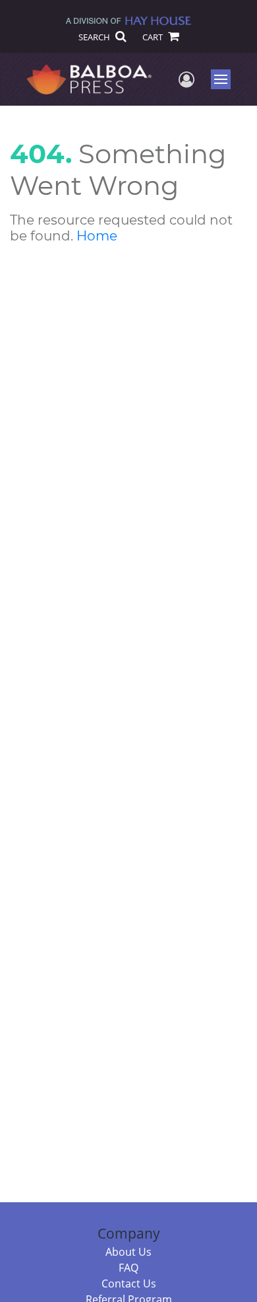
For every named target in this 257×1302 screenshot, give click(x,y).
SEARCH (95, 37)
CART (153, 37)
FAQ (128, 1267)
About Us (128, 1252)
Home (96, 236)
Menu (225, 79)
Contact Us (128, 1283)
